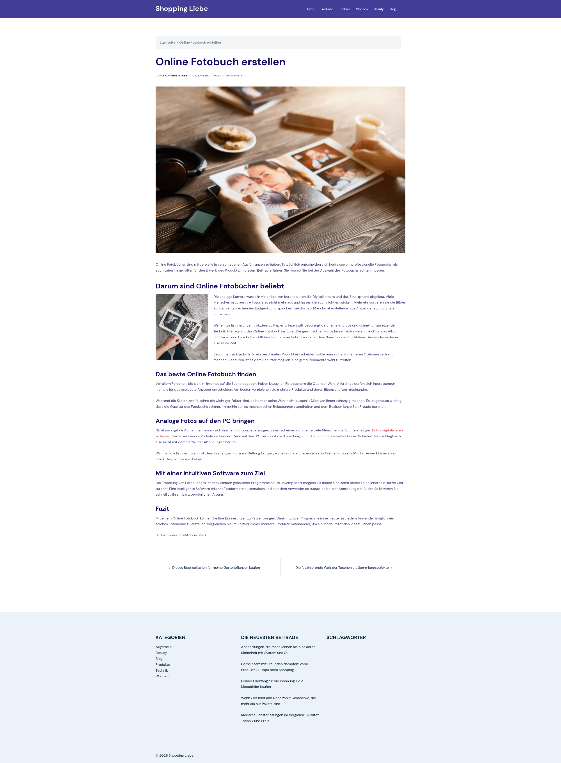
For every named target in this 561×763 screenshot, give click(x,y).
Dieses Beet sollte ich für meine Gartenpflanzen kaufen (216, 567)
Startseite (167, 42)
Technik (344, 9)
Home (310, 9)
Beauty (379, 9)
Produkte (326, 9)
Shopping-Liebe (175, 75)
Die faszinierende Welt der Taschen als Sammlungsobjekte (342, 567)
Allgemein (234, 75)
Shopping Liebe (182, 8)
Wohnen (362, 9)
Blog (393, 9)
